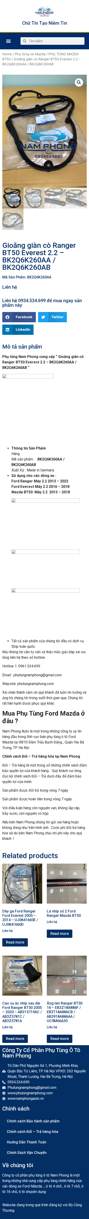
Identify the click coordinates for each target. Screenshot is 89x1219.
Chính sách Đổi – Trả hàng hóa (32, 1131)
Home (7, 54)
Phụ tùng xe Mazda (30, 54)
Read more (15, 942)
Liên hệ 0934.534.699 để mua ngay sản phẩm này (42, 303)
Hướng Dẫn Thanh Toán (26, 1142)
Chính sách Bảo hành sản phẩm (33, 1121)
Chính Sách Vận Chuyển (27, 1152)
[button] (8, 41)
